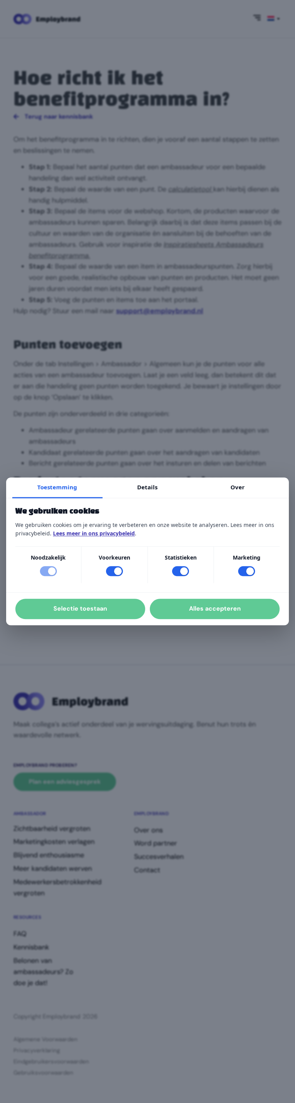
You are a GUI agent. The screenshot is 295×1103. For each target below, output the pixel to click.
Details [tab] (147, 487)
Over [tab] (237, 487)
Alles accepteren (215, 609)
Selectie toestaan (80, 609)
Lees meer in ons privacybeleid (94, 533)
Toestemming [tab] (57, 487)
